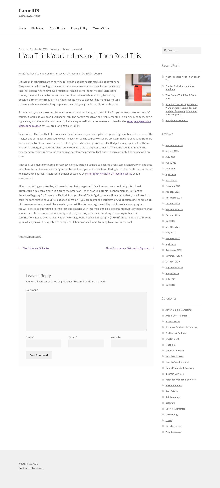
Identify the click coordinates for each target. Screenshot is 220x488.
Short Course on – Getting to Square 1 (128, 248)
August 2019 (172, 273)
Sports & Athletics (175, 408)
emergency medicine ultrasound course (109, 173)
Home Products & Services (180, 367)
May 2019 (170, 284)
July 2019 (170, 279)
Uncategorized (173, 426)
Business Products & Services (181, 327)
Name (30, 337)
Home (22, 28)
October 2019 (173, 261)
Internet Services (175, 373)
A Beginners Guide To (177, 120)
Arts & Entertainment (177, 315)
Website (116, 337)
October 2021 (173, 226)
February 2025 (173, 185)
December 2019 (174, 249)
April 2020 (171, 244)
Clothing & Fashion (176, 333)
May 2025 (170, 168)
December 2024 (174, 197)
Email (72, 337)
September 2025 (174, 145)
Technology (172, 414)
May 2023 (170, 220)
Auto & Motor (173, 321)
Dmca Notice (57, 28)
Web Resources (174, 431)
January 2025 (173, 191)
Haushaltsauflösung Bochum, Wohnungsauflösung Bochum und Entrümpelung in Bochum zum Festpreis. (182, 109)
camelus (55, 49)
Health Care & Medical (177, 362)
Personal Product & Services (181, 379)
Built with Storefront (31, 468)
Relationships (173, 397)
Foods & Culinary (175, 350)
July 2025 (170, 156)
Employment (172, 338)
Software (170, 402)
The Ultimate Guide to (35, 248)
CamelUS (29, 10)
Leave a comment (72, 49)
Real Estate (35, 236)
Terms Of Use (101, 28)
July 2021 (170, 232)
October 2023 (173, 215)
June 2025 (171, 162)
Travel (169, 420)
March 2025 (171, 180)
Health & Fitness (174, 356)
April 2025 (171, 174)
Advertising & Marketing (178, 309)
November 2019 (174, 255)
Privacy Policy (79, 28)
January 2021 (173, 238)
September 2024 (174, 209)
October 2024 (173, 203)
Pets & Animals (174, 385)
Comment (33, 290)
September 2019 (174, 267)
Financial (170, 344)
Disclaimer (37, 28)
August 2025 (172, 151)
